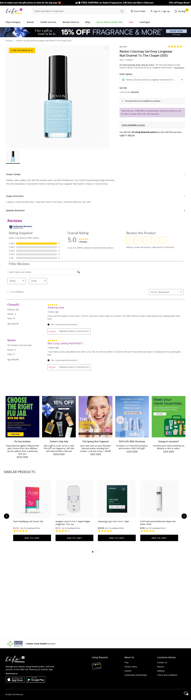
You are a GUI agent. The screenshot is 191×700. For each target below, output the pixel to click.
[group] (32, 510)
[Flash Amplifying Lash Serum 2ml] (32, 499)
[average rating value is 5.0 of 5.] (175, 46)
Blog (87, 22)
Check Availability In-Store (133, 125)
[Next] (184, 516)
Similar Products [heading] (19, 471)
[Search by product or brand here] (121, 11)
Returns (160, 666)
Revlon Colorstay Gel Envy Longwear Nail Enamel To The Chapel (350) (43, 40)
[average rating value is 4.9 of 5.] (20, 531)
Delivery (161, 670)
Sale (131, 22)
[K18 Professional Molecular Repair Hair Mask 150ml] (159, 499)
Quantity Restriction (15, 210)
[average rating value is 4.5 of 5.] (105, 531)
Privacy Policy (130, 666)
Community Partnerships (135, 675)
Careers (128, 670)
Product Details (13, 174)
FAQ (126, 662)
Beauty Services (71, 22)
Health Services (48, 22)
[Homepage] (14, 11)
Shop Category (13, 22)
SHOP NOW (95, 454)
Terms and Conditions (167, 675)
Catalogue (145, 22)
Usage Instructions (14, 196)
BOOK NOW (22, 457)
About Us (129, 657)
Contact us (162, 662)
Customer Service (166, 657)
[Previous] (6, 516)
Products (9, 40)
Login (122, 135)
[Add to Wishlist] (106, 48)
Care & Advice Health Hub (109, 22)
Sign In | (158, 11)
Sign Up (166, 11)
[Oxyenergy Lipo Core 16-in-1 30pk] (117, 499)
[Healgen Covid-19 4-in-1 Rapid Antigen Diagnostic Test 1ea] (74, 499)
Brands (30, 22)
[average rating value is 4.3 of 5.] (63, 531)
